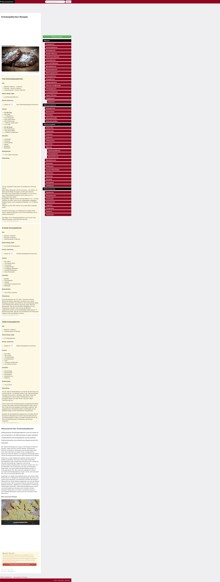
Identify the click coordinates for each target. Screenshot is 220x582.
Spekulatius (49, 173)
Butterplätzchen (51, 50)
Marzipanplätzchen (51, 69)
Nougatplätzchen (51, 76)
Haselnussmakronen (54, 150)
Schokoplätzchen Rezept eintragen (20, 564)
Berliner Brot (50, 128)
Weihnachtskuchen (49, 189)
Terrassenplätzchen (52, 92)
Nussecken (49, 163)
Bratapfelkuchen (51, 195)
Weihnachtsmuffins (51, 121)
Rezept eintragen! (58, 36)
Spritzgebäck (50, 182)
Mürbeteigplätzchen (52, 73)
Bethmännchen (50, 108)
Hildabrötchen (50, 140)
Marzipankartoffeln (51, 118)
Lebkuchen (49, 144)
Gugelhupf (49, 205)
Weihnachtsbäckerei (50, 105)
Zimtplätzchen (50, 98)
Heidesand (49, 137)
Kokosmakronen (53, 153)
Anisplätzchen (50, 44)
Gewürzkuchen (50, 202)
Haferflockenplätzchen (52, 57)
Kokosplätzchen (51, 60)
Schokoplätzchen (51, 89)
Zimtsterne (51, 102)
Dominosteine (50, 111)
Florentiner (49, 134)
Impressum (67, 580)
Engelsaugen (50, 131)
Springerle (49, 179)
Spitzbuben (49, 176)
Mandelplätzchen (51, 66)
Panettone (49, 211)
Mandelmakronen (53, 157)
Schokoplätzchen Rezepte (20, 577)
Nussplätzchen (50, 79)
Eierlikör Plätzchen (51, 53)
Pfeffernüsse (50, 166)
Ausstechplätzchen (51, 47)
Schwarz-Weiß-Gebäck (52, 170)
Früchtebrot (49, 115)
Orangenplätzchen (51, 82)
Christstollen (50, 199)
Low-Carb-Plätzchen (52, 63)
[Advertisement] (20, 31)
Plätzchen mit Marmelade (53, 85)
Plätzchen (47, 40)
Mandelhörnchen (51, 160)
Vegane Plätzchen (51, 95)
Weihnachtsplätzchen (6, 577)
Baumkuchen (50, 192)
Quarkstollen (50, 214)
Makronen (49, 147)
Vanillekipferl (50, 185)
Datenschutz (61, 580)
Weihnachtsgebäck (49, 124)
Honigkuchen (50, 208)
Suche (68, 2)
